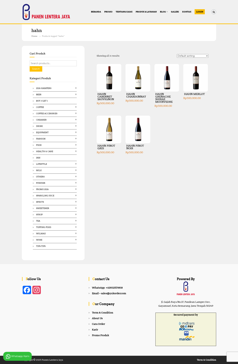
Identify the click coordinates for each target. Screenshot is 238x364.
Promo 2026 (42, 189)
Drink (39, 126)
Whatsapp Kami (20, 356)
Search (36, 68)
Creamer (41, 120)
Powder (40, 183)
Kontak (186, 12)
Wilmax (41, 233)
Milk (39, 170)
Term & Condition (102, 312)
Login (199, 12)
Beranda (96, 12)
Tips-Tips (40, 246)
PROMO (108, 12)
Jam (38, 157)
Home (34, 36)
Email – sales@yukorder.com (109, 293)
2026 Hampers (43, 88)
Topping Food (43, 227)
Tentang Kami (124, 12)
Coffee (40, 107)
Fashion (40, 139)
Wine (39, 240)
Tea (38, 221)
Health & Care (44, 151)
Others (40, 176)
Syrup (39, 214)
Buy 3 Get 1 (42, 101)
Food (39, 145)
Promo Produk (100, 335)
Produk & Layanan (146, 12)
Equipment (42, 132)
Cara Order (98, 324)
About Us (97, 318)
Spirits (40, 202)
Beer (38, 94)
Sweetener (42, 208)
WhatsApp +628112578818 (107, 287)
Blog (163, 12)
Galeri (175, 12)
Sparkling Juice (45, 195)
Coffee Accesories (46, 113)
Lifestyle (41, 164)
